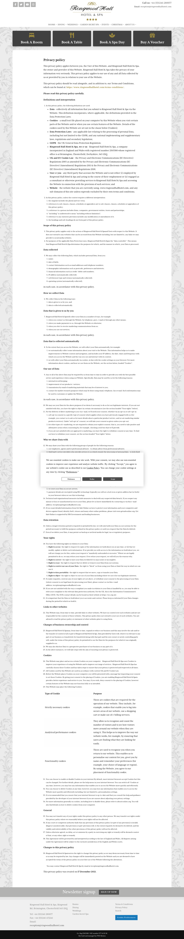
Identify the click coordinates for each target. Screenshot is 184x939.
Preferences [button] (71, 472)
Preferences (71, 479)
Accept (113, 479)
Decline (92, 479)
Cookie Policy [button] (93, 468)
